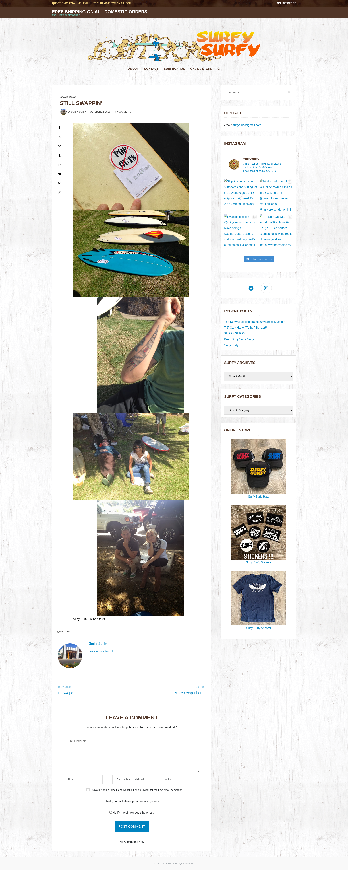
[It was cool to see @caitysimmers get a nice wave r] (241, 231)
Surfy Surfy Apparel (258, 628)
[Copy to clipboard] (59, 192)
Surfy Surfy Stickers (258, 562)
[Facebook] (59, 127)
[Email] (59, 164)
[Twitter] (59, 136)
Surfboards (174, 68)
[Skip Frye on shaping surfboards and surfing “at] (241, 195)
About (133, 68)
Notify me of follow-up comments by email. (133, 801)
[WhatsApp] (59, 183)
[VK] (59, 173)
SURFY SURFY (234, 333)
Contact (151, 68)
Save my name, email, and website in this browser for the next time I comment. (137, 789)
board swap (68, 97)
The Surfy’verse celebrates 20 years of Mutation (254, 321)
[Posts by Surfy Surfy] (63, 111)
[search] (219, 67)
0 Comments (124, 112)
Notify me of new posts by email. (133, 812)
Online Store (286, 3)
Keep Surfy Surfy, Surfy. (239, 339)
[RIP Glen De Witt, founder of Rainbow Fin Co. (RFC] (276, 231)
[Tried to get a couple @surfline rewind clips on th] (276, 195)
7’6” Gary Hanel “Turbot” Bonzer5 (245, 327)
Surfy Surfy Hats (258, 496)
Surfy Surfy (78, 112)
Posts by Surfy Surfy (100, 651)
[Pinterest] (59, 146)
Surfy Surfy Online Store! (89, 619)
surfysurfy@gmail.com (114, 3)
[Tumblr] (59, 155)
